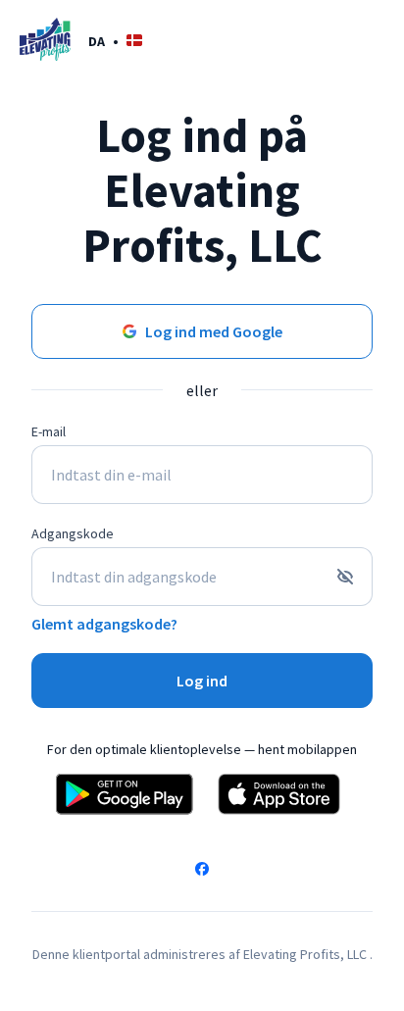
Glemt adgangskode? (104, 623)
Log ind (202, 680)
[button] (115, 40)
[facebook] (202, 871)
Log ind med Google (213, 331)
